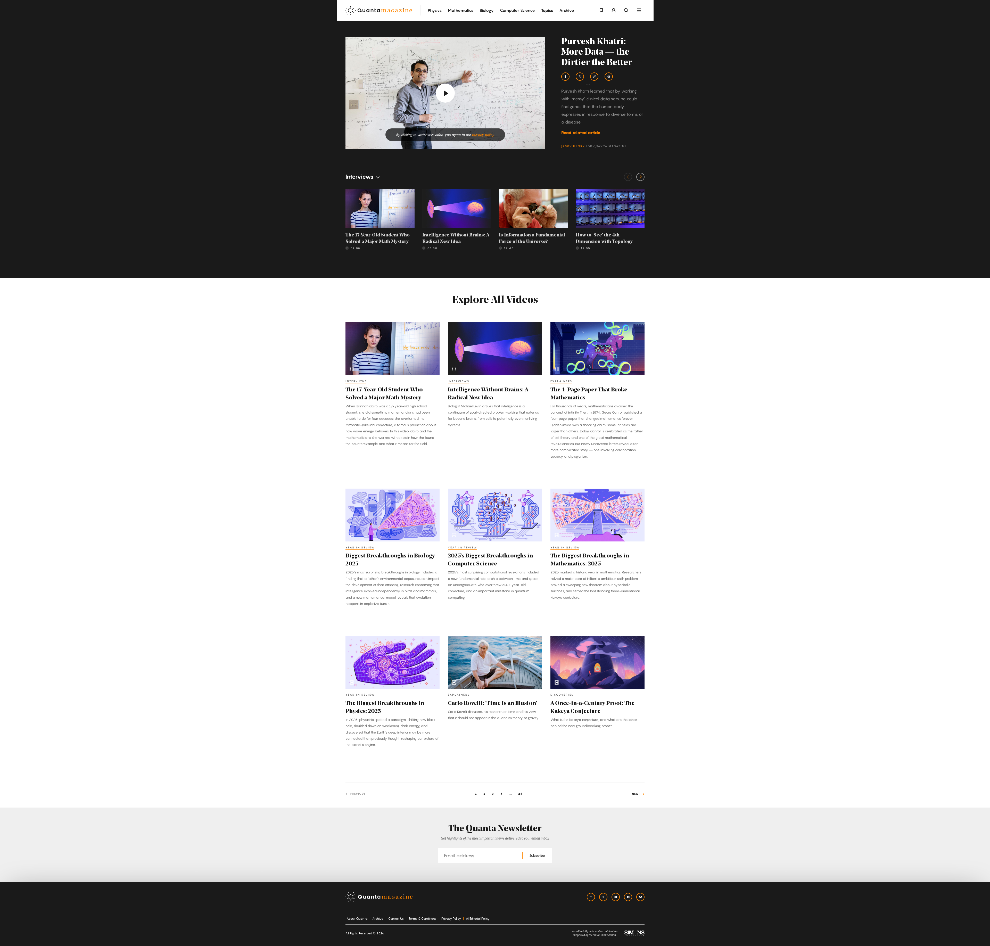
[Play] (445, 93)
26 (520, 793)
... (510, 793)
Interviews (356, 381)
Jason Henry (573, 146)
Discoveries (562, 694)
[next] (640, 177)
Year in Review (360, 547)
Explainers (561, 381)
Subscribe (537, 855)
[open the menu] (639, 10)
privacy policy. (483, 135)
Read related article (580, 132)
